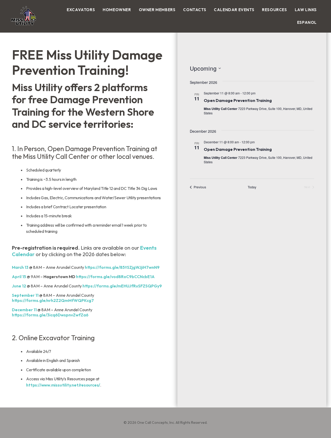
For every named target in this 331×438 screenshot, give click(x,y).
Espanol (307, 22)
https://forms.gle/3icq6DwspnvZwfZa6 (50, 314)
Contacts (194, 9)
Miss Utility (18, 26)
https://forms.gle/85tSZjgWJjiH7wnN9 (122, 267)
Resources (274, 9)
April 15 (19, 276)
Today (252, 187)
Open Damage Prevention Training (238, 100)
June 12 (19, 285)
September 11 (25, 295)
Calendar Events (234, 9)
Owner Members (157, 9)
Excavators (81, 9)
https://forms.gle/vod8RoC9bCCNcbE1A (115, 276)
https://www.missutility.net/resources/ (63, 385)
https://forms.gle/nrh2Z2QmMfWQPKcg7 (53, 300)
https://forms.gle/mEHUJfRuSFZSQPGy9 (122, 285)
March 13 (20, 267)
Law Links (306, 9)
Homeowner (117, 9)
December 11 (24, 309)
